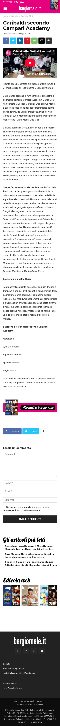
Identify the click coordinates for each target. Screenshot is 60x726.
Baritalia (14, 16)
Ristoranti (7, 2)
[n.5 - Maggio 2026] (48, 596)
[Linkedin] (34, 651)
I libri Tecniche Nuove (12, 688)
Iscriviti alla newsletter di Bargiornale (19, 673)
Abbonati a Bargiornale (38, 407)
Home (5, 16)
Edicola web (16, 580)
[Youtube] (42, 651)
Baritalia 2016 (27, 16)
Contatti (6, 664)
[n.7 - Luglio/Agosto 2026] (11, 407)
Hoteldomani (19, 2)
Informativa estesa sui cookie (30, 704)
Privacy (40, 701)
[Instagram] (26, 651)
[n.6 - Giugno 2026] (30, 596)
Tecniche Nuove (10, 683)
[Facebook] (18, 651)
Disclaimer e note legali (24, 701)
